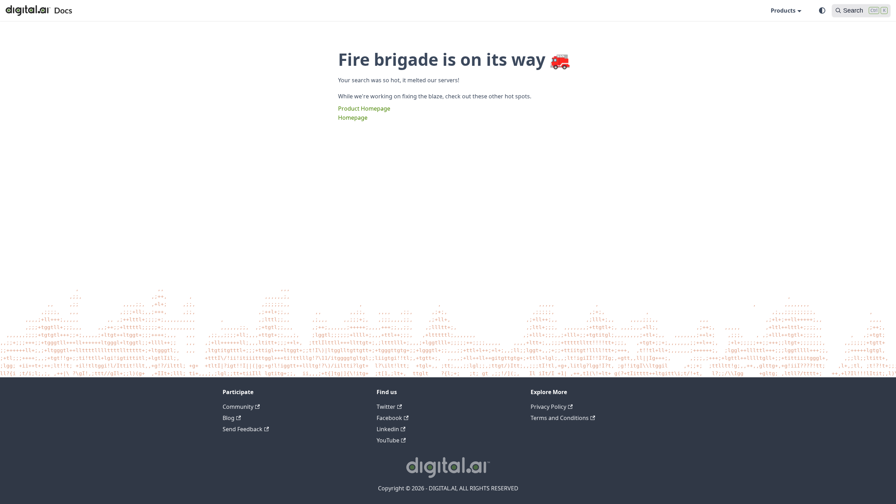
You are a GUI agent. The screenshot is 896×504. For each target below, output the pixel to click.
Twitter (386, 407)
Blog (228, 418)
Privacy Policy (548, 407)
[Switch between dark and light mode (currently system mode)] (822, 10)
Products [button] (783, 10)
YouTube (388, 440)
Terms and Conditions (560, 418)
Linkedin (388, 429)
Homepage (353, 117)
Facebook (389, 418)
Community (238, 407)
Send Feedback (242, 429)
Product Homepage (364, 108)
